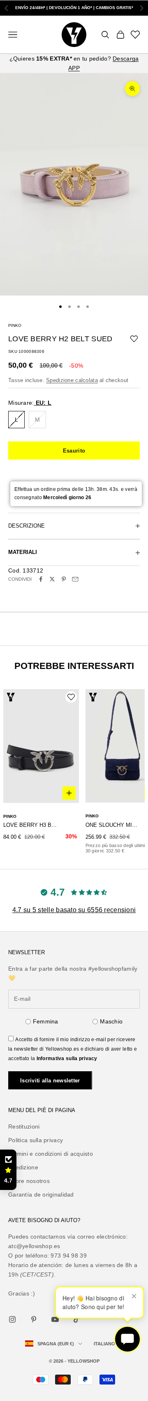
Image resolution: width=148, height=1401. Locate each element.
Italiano (104, 1343)
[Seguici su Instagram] (12, 1319)
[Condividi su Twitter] (52, 579)
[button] (8, 1170)
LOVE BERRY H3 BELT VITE (30, 825)
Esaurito (74, 451)
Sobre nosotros (29, 1181)
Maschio (111, 1021)
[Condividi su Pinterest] (63, 579)
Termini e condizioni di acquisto (50, 1153)
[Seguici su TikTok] (76, 1319)
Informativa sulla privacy (67, 1058)
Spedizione (23, 1167)
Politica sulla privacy (35, 1140)
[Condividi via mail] (75, 579)
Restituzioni (23, 1126)
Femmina (45, 1021)
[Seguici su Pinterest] (34, 1319)
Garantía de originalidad (41, 1194)
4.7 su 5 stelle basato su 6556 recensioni (74, 909)
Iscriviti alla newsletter (50, 1080)
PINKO (14, 325)
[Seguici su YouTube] (55, 1319)
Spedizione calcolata (72, 380)
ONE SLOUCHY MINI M (112, 825)
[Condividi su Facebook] (40, 579)
